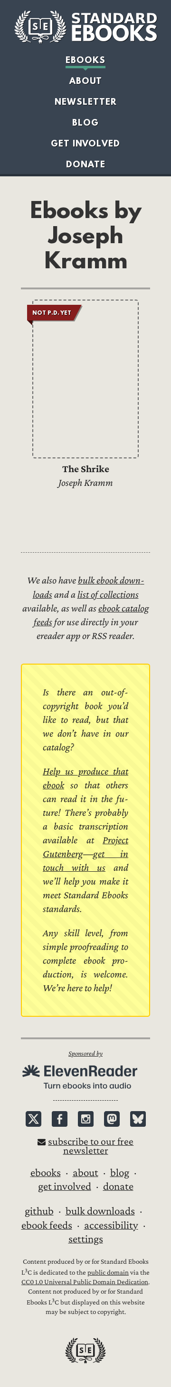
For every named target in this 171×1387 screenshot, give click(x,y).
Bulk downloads (100, 1211)
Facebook (59, 1119)
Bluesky (138, 1119)
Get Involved (85, 143)
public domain (108, 1272)
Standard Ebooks (85, 27)
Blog (85, 122)
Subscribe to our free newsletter (90, 1146)
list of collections (108, 595)
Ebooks (85, 60)
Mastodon (112, 1119)
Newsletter (86, 102)
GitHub (39, 1211)
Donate (85, 164)
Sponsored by (85, 1053)
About (85, 81)
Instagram (86, 1119)
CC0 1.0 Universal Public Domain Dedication (84, 1282)
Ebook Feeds (46, 1225)
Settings (85, 1239)
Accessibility (111, 1225)
